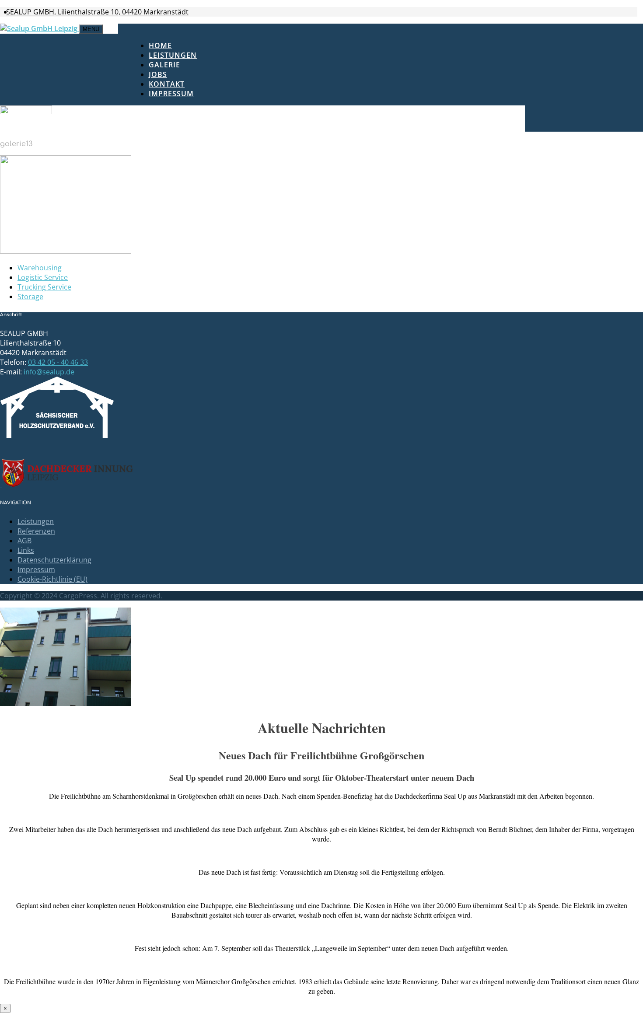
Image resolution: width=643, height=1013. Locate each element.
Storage (30, 296)
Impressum (171, 93)
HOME (160, 45)
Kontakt (167, 84)
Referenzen (36, 531)
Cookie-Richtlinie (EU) (52, 579)
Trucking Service (44, 287)
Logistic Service (42, 277)
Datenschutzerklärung (54, 560)
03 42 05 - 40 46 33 (58, 362)
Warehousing (39, 267)
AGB (24, 540)
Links (25, 550)
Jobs (158, 74)
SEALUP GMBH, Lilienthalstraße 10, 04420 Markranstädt (97, 12)
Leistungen (173, 55)
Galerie (164, 65)
